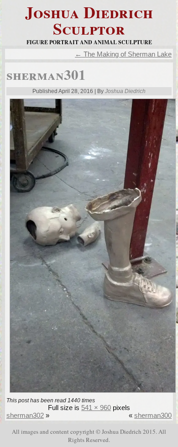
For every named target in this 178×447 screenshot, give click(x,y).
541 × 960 (96, 407)
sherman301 (46, 74)
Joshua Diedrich (125, 91)
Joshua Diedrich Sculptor (89, 20)
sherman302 (25, 415)
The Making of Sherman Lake (123, 54)
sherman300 (153, 415)
